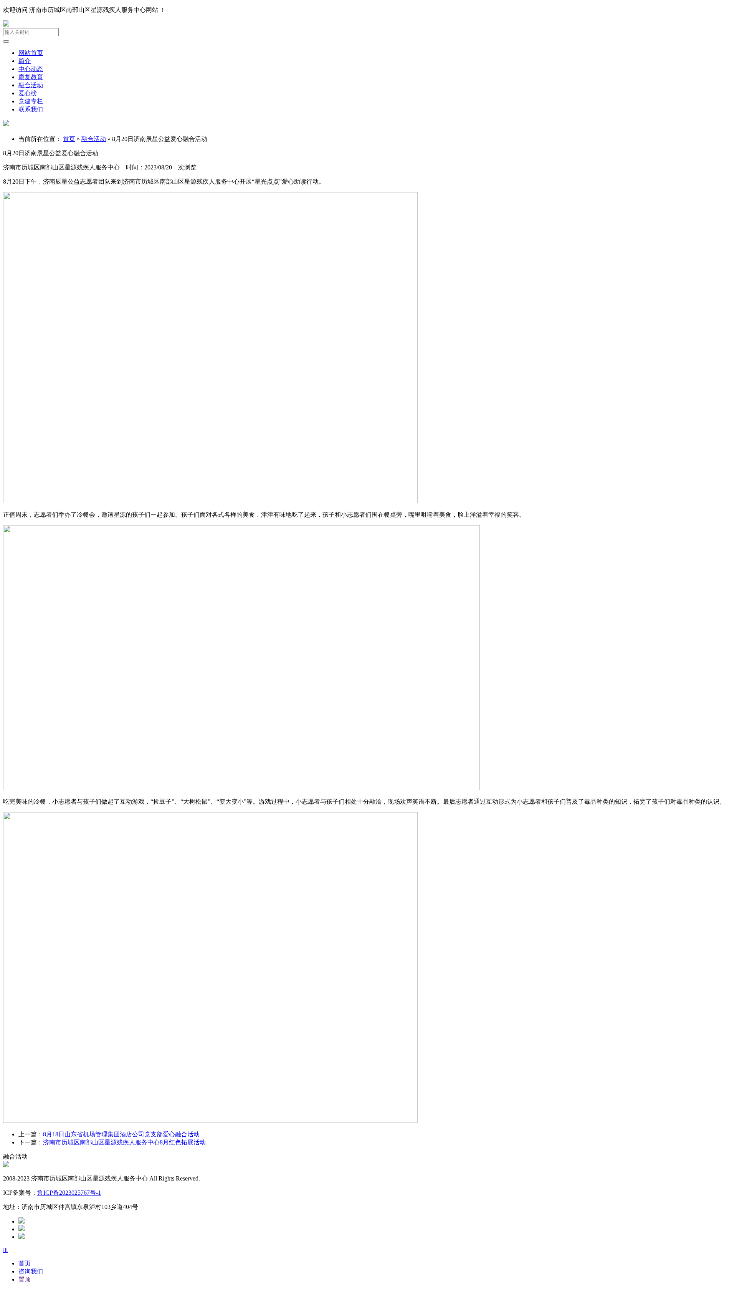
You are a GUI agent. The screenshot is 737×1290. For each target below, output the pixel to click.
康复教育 (30, 77)
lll (5, 1250)
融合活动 (30, 85)
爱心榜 (27, 93)
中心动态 (30, 69)
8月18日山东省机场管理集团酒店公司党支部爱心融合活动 (121, 1134)
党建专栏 (30, 101)
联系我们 (30, 109)
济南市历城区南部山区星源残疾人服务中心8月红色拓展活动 (124, 1142)
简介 (24, 61)
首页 (69, 139)
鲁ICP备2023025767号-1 (69, 1192)
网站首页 (30, 53)
